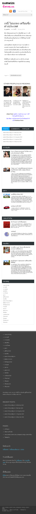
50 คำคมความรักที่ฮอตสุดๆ (18, 222)
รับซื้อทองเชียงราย (14, 449)
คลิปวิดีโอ (5, 291)
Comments (15, 129)
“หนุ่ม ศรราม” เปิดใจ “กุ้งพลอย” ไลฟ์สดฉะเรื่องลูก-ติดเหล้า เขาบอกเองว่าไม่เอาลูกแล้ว (8, 103)
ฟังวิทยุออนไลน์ (6, 304)
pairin (8, 29)
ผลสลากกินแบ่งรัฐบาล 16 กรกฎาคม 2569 (12, 137)
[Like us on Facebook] (14, 11)
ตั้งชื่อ (4, 475)
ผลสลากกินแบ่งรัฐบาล (7, 300)
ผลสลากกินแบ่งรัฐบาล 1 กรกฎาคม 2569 (12, 139)
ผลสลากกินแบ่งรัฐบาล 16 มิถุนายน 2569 (12, 141)
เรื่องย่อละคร (5, 320)
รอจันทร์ (13, 231)
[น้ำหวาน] (8, 7)
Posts (5, 129)
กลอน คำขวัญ (6, 285)
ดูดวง (4, 295)
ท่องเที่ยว (5, 299)
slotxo (22, 449)
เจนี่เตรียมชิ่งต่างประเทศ (16, 75)
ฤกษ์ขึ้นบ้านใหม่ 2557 (17, 194)
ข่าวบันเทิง (5, 289)
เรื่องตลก (5, 318)
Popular (25, 129)
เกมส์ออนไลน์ (6, 314)
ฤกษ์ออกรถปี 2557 (16, 206)
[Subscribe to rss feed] (10, 11)
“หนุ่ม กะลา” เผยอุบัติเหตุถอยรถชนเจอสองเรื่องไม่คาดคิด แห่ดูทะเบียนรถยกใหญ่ (21, 170)
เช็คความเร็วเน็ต (8, 432)
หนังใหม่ (5, 312)
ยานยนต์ (5, 306)
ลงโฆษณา (7, 429)
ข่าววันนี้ (13, 29)
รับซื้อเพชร (5, 449)
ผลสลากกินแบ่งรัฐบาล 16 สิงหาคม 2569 (12, 132)
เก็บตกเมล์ (5, 316)
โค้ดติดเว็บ (7, 437)
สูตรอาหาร (5, 310)
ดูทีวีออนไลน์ (6, 297)
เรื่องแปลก (5, 322)
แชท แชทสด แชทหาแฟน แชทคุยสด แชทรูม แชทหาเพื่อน (18, 434)
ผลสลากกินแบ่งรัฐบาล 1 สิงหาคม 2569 (12, 135)
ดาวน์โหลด (5, 293)
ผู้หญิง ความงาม (6, 302)
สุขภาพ (4, 308)
